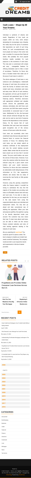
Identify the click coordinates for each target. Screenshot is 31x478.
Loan (5, 252)
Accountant (4, 416)
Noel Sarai (5, 29)
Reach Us (14, 469)
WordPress (22, 474)
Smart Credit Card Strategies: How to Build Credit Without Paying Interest (15, 324)
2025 (3, 374)
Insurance (4, 436)
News (3, 449)
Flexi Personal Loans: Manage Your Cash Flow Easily (14, 331)
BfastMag (9, 474)
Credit (3, 426)
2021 (3, 389)
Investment (4, 439)
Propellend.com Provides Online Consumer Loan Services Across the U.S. (14, 285)
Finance (3, 433)
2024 (3, 378)
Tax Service (4, 453)
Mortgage (4, 446)
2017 (3, 403)
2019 (3, 396)
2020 (3, 392)
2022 (3, 385)
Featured (4, 430)
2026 (3, 365)
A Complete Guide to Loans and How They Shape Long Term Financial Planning (15, 355)
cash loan (19, 232)
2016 (3, 407)
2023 (3, 382)
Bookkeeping (5, 420)
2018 (3, 400)
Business (4, 423)
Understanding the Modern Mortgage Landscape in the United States (15, 339)
